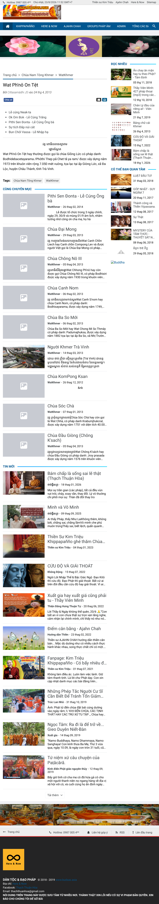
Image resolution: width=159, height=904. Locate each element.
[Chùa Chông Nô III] (24, 268)
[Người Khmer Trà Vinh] (24, 356)
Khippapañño (25, 26)
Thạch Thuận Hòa (26, 887)
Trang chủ (14, 832)
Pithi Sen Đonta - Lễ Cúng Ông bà (31, 122)
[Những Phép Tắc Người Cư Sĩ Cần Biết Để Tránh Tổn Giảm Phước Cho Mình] (24, 701)
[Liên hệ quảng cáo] (79, 56)
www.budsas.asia (66, 879)
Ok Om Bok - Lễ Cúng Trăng (27, 117)
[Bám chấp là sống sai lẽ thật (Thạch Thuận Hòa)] (24, 483)
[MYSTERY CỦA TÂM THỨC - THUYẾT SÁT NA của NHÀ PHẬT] (121, 234)
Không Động (55, 572)
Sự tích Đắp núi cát (22, 127)
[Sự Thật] (121, 221)
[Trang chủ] (8, 26)
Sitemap (151, 2)
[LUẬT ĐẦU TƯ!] (121, 179)
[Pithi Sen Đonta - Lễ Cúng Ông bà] (24, 205)
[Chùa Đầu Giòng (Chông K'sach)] (24, 445)
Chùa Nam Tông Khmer (27, 180)
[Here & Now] (13, 869)
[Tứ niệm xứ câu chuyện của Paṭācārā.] (24, 767)
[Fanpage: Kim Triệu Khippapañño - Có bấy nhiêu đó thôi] (24, 667)
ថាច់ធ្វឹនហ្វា (53, 484)
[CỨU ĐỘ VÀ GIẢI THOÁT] (24, 575)
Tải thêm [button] (53, 795)
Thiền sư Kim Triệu (102, 2)
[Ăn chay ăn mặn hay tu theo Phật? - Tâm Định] (121, 74)
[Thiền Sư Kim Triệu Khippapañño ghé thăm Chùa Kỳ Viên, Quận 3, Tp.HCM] (24, 546)
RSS (122, 832)
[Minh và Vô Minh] (24, 516)
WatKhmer (52, 180)
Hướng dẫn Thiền (58, 634)
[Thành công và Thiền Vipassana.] (121, 207)
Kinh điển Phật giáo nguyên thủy (67, 769)
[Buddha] (117, 262)
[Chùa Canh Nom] (24, 297)
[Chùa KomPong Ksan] (24, 386)
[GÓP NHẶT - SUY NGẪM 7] (121, 193)
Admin (121, 26)
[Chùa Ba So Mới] (24, 327)
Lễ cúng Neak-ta (20, 112)
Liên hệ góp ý (100, 832)
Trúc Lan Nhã (56, 702)
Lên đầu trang (144, 832)
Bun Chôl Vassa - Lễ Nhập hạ (28, 132)
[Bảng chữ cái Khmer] (121, 126)
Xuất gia (53, 735)
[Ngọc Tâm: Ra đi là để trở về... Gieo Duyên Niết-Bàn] (24, 734)
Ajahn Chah (122, 2)
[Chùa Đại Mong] (24, 238)
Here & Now (137, 2)
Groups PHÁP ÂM (98, 26)
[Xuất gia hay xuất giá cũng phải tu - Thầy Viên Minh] (24, 605)
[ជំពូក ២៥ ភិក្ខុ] (121, 252)
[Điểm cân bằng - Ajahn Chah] (24, 638)
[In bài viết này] (104, 99)
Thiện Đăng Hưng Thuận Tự (64, 606)
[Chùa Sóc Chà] (24, 415)
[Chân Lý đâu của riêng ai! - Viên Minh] (121, 109)
